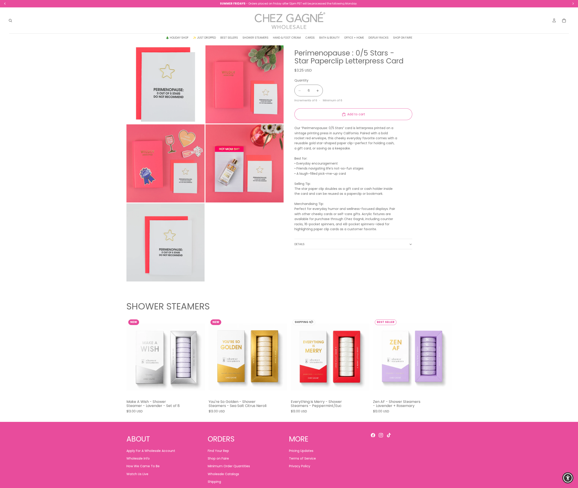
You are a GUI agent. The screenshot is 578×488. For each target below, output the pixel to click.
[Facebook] (373, 435)
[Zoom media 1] (165, 84)
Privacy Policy (299, 466)
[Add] (198, 389)
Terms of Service (302, 458)
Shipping (214, 482)
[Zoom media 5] (165, 242)
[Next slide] (198, 357)
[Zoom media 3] (165, 163)
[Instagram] (381, 435)
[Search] (10, 21)
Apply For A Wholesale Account (150, 450)
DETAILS (299, 244)
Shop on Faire (218, 458)
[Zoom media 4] (244, 163)
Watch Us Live (137, 474)
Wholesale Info (138, 458)
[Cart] (564, 21)
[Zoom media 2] (244, 84)
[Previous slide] (133, 357)
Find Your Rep (218, 450)
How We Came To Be (143, 466)
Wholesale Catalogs (223, 474)
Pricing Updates (301, 450)
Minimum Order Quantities (229, 466)
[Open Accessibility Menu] (567, 477)
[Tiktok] (389, 435)
